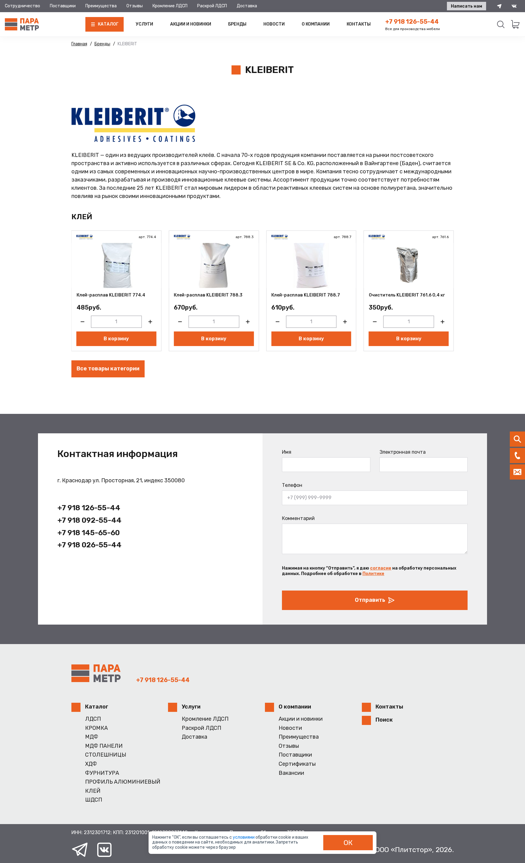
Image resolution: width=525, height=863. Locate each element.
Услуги (144, 24)
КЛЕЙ (93, 791)
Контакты (359, 24)
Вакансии (291, 773)
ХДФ (91, 764)
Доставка (247, 6)
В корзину (116, 338)
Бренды (237, 24)
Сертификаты (297, 764)
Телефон (292, 485)
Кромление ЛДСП (170, 6)
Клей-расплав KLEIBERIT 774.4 (111, 295)
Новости (274, 24)
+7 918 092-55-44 (89, 520)
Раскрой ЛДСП (212, 6)
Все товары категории (108, 368)
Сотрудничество (22, 6)
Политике (373, 573)
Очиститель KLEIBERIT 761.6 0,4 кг (407, 295)
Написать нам (466, 6)
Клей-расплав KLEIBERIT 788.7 (305, 295)
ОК (348, 842)
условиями (244, 837)
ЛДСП (93, 719)
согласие (380, 568)
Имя (286, 452)
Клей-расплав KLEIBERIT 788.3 (208, 295)
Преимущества (101, 6)
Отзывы (134, 6)
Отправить (370, 600)
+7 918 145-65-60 (88, 533)
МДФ (91, 737)
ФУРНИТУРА (102, 773)
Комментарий (298, 518)
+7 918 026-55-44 (89, 545)
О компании (316, 24)
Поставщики (63, 6)
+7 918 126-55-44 (412, 21)
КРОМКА (96, 728)
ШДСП (93, 800)
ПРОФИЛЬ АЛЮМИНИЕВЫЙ (122, 782)
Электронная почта (402, 452)
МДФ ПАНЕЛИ (104, 746)
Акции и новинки (190, 24)
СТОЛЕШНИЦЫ (105, 755)
